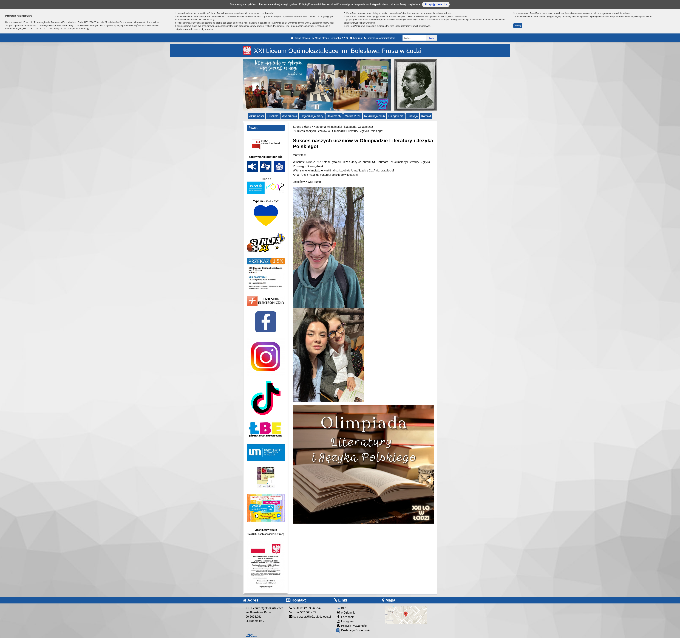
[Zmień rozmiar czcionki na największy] (347, 37)
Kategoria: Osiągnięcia (358, 126)
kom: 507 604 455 (304, 612)
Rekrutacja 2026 (374, 116)
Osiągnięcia (395, 116)
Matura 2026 (353, 116)
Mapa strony (321, 37)
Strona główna (301, 37)
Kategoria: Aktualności (328, 126)
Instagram (346, 621)
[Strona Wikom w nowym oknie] (251, 635)
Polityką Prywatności (310, 4)
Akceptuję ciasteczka (436, 4)
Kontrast (357, 37)
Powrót (252, 127)
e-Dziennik (347, 612)
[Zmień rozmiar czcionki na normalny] (342, 37)
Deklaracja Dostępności (355, 630)
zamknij (518, 26)
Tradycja (412, 116)
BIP (343, 608)
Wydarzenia (289, 116)
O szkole (272, 116)
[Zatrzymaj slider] (317, 107)
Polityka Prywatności (353, 625)
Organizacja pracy (312, 116)
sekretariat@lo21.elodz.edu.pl (312, 616)
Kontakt (426, 116)
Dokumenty (334, 116)
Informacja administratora (380, 37)
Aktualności (256, 116)
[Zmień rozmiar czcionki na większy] (344, 37)
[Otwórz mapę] (406, 614)
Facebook (347, 617)
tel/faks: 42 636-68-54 (307, 608)
